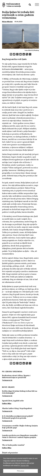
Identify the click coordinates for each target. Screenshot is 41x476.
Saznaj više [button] (24, 465)
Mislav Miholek (7, 22)
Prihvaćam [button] (20, 471)
